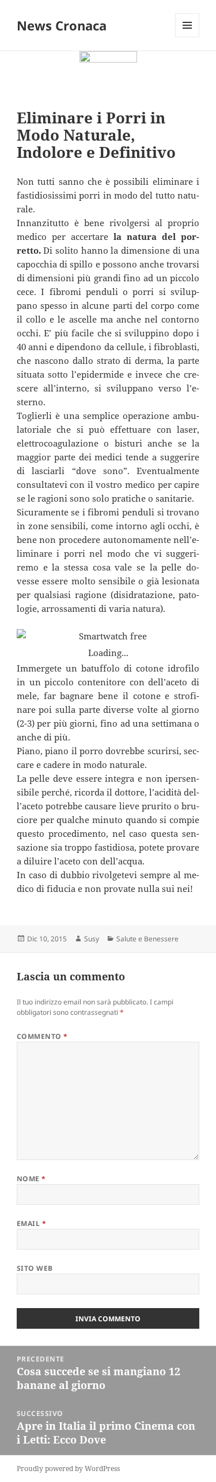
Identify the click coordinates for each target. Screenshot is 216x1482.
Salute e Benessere (147, 939)
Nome (31, 1179)
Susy (91, 939)
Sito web (35, 1268)
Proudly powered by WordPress (68, 1468)
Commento (42, 1036)
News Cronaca (62, 25)
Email (31, 1223)
